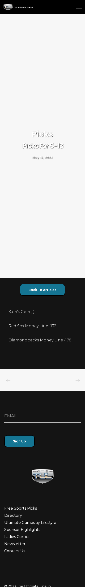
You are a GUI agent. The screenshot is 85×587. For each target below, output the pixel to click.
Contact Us (14, 551)
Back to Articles (42, 289)
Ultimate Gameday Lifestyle (30, 522)
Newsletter (15, 544)
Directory (13, 515)
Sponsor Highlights (22, 529)
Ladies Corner (17, 536)
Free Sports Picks (20, 508)
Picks (42, 134)
